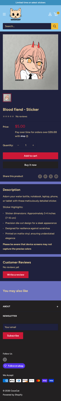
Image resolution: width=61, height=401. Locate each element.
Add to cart (30, 155)
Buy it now (30, 164)
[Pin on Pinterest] (45, 176)
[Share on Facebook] (40, 176)
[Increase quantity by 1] (33, 145)
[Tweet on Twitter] (51, 176)
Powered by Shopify (12, 394)
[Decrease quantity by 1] (18, 145)
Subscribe (13, 335)
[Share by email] (56, 176)
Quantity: (8, 145)
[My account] (50, 14)
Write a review (15, 274)
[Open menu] (4, 14)
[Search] (54, 26)
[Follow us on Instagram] (5, 359)
